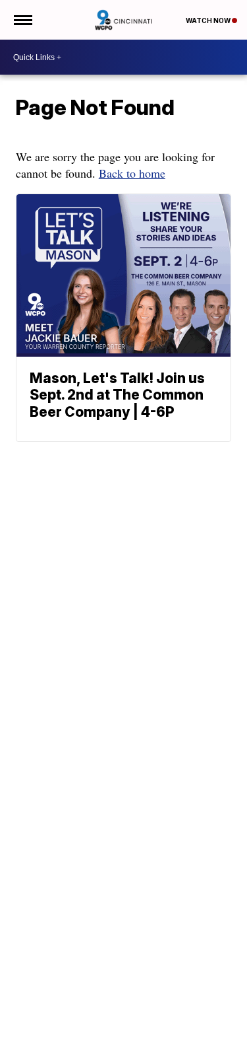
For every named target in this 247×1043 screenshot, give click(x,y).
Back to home (132, 173)
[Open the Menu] (22, 19)
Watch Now (209, 20)
